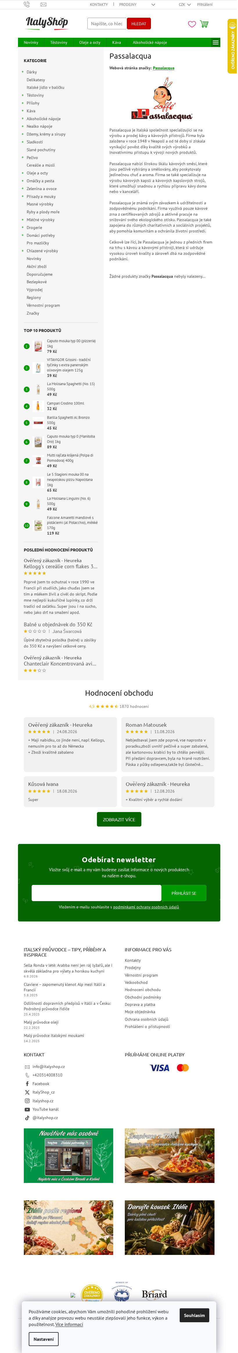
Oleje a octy (37, 173)
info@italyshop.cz (49, 1066)
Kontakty (99, 4)
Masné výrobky (40, 204)
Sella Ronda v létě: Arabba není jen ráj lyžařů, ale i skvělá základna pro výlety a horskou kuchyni (68, 968)
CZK (182, 4)
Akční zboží (37, 266)
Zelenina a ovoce (42, 188)
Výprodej (35, 289)
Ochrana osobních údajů (146, 1019)
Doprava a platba (140, 1004)
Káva (31, 110)
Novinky (34, 258)
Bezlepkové (37, 281)
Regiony (34, 297)
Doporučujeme (40, 274)
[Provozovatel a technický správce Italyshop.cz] (154, 1294)
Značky (33, 313)
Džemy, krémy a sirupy (46, 134)
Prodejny (127, 4)
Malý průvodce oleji (41, 1022)
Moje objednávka (140, 1011)
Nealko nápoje (39, 126)
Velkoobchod (136, 982)
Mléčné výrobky (41, 219)
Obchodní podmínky (143, 997)
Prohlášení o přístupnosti (147, 1026)
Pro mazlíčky (38, 243)
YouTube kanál (46, 1109)
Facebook (41, 1083)
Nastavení (44, 1339)
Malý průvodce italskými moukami (54, 1035)
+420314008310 (47, 1075)
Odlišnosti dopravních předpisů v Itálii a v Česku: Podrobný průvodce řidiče (67, 1006)
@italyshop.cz (45, 1117)
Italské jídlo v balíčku (45, 87)
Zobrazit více (119, 819)
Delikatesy (36, 79)
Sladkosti (35, 142)
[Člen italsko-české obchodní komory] (122, 1294)
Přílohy (33, 103)
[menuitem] (31, 42)
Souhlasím (194, 1315)
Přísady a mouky (41, 196)
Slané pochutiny (41, 149)
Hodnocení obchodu (119, 692)
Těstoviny (35, 95)
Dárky (32, 72)
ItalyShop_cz (44, 1092)
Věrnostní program (43, 305)
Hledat (138, 23)
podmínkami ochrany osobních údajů (146, 907)
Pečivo (32, 157)
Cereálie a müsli (41, 165)
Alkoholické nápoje (44, 118)
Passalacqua (163, 68)
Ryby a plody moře (43, 211)
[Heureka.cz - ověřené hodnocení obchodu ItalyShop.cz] (92, 1294)
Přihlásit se (184, 893)
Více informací (69, 1324)
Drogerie (34, 227)
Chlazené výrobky (42, 250)
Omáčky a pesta (40, 180)
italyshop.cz (43, 1100)
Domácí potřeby (41, 235)
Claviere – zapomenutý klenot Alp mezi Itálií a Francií (64, 987)
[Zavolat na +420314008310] (32, 4)
